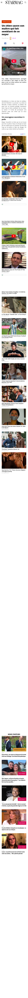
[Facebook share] (5, 43)
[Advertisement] (14, 15)
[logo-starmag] (14, 2)
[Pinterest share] (22, 43)
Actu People (22, 773)
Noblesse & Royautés (19, 749)
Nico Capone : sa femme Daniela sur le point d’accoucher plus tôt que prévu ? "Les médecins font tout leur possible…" (13, 780)
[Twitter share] (14, 43)
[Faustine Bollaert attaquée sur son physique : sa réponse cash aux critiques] (14, 817)
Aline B (14, 38)
